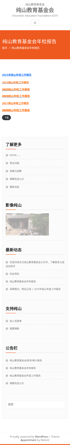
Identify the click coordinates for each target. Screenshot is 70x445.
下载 (6, 117)
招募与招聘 (16, 171)
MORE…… (15, 155)
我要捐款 (14, 328)
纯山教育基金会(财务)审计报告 (26, 360)
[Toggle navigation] (35, 23)
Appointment (28, 440)
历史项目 (14, 273)
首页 (4, 47)
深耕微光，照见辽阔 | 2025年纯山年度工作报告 (35, 289)
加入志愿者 (16, 320)
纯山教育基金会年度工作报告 (25, 375)
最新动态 (14, 186)
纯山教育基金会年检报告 (23, 281)
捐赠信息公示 (17, 178)
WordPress (41, 436)
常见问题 (14, 163)
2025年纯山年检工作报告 (17, 74)
